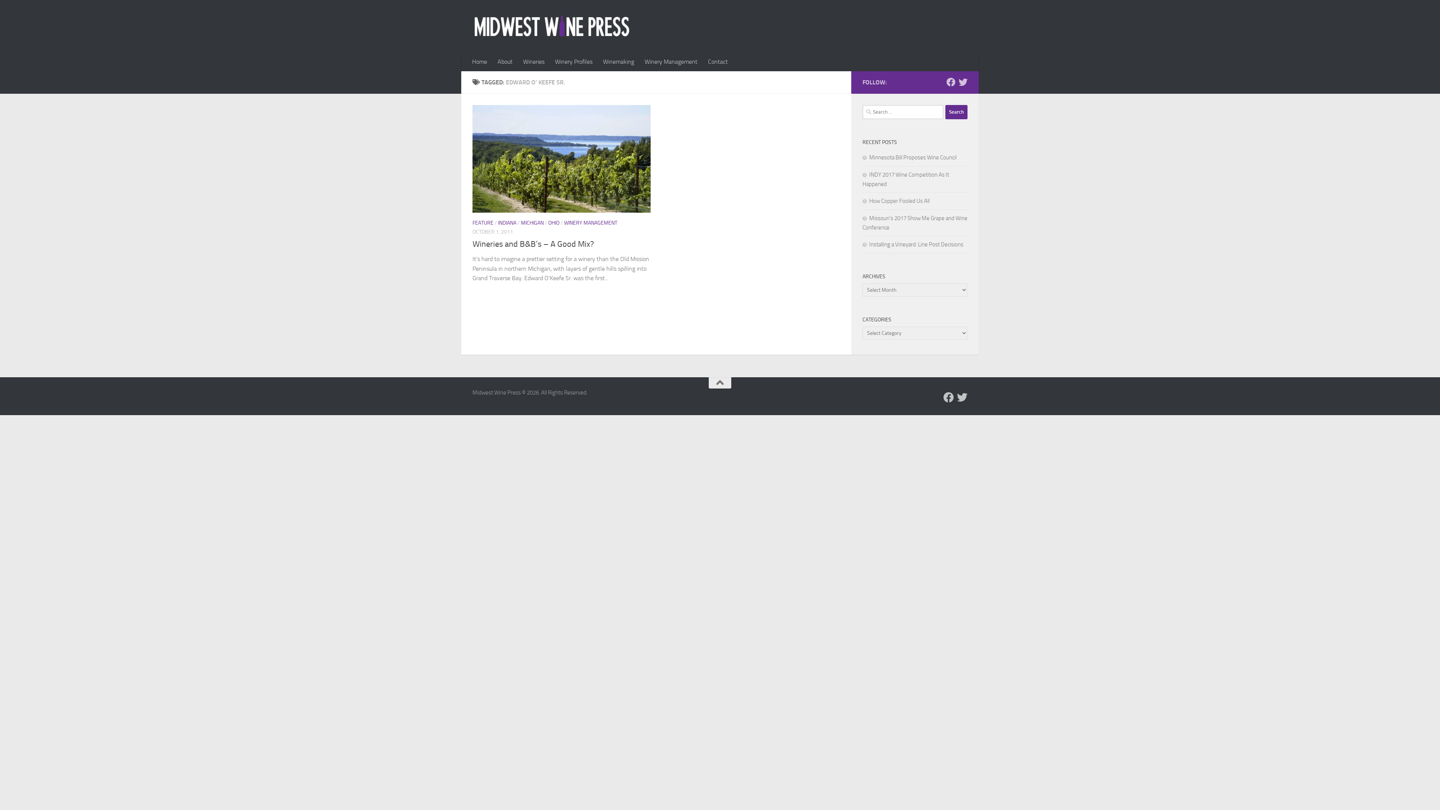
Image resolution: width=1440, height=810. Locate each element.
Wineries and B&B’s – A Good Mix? (533, 244)
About (505, 61)
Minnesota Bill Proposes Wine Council (913, 157)
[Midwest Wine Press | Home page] (551, 26)
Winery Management (671, 61)
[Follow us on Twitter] (963, 82)
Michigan (532, 223)
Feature (483, 223)
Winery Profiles (573, 61)
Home (479, 61)
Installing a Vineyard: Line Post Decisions (916, 244)
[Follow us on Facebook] (951, 82)
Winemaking (618, 61)
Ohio (554, 223)
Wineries (533, 61)
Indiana (507, 223)
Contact (718, 61)
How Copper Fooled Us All (899, 201)
